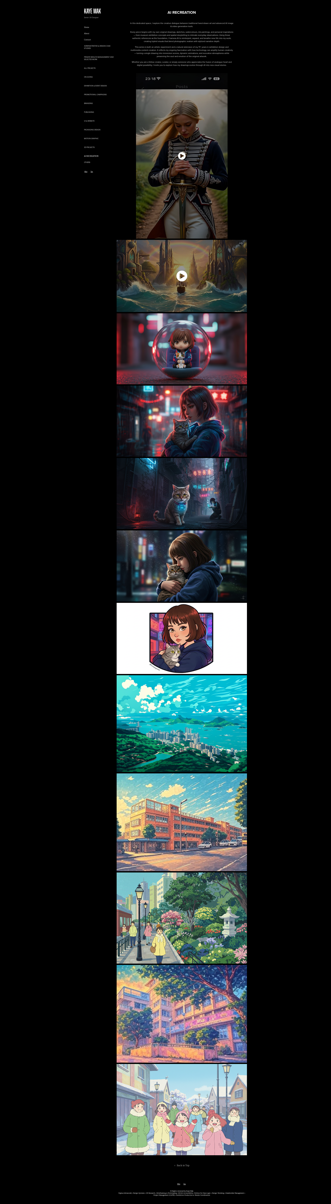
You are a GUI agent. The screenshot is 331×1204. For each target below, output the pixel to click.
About (86, 33)
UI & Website (89, 121)
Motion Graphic (91, 139)
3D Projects (89, 147)
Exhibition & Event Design (95, 86)
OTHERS (87, 162)
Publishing (89, 112)
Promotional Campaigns (95, 95)
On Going (88, 77)
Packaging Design (92, 130)
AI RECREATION (91, 156)
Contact (87, 40)
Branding (88, 103)
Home (86, 27)
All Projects (90, 68)
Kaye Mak (92, 10)
